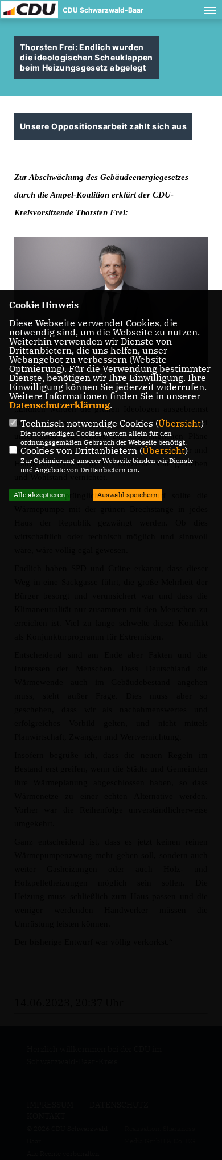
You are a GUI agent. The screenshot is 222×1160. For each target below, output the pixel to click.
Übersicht (179, 423)
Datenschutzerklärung (59, 405)
